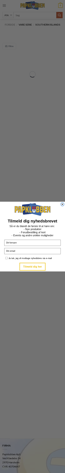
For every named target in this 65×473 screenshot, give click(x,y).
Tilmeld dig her (32, 266)
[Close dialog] (62, 204)
